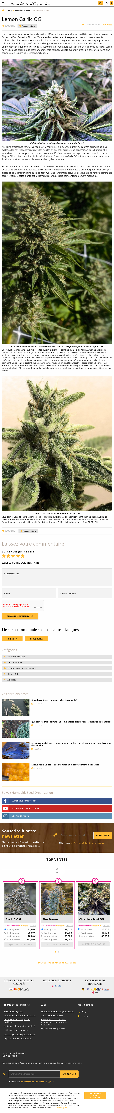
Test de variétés (28, 26)
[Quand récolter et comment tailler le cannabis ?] (15, 707)
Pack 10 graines (13, 936)
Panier (111, 3)
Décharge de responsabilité (19, 1034)
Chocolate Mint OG (91, 919)
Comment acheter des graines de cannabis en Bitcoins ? (54, 1022)
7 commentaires (92, 24)
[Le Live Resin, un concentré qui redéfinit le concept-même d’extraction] (15, 772)
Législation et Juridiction (18, 1038)
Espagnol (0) (36, 638)
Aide (44, 1005)
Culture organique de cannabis (22, 668)
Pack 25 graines (13, 940)
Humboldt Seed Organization (57, 1011)
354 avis (69, 926)
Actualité (12, 679)
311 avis (33, 926)
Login (85, 1016)
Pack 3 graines (13, 929)
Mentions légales (13, 1011)
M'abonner (103, 835)
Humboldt (29, 3)
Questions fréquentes (53, 1028)
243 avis (106, 926)
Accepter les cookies (95, 1095)
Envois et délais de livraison (20, 1015)
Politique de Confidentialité (19, 1026)
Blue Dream (50, 919)
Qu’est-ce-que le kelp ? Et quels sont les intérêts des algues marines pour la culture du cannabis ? (71, 744)
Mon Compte (85, 1005)
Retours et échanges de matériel (17, 1020)
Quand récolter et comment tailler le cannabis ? (54, 700)
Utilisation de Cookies (16, 1030)
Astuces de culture (16, 656)
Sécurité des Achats (52, 1015)
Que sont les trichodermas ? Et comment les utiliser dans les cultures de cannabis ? (71, 721)
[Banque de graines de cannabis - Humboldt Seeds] (3, 10)
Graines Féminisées (11, 926)
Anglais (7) (12, 638)
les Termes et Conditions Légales (87, 843)
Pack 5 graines (13, 933)
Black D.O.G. (14, 919)
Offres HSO (13, 674)
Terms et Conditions (17, 1005)
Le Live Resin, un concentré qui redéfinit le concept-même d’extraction (65, 764)
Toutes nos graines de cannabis (57, 963)
